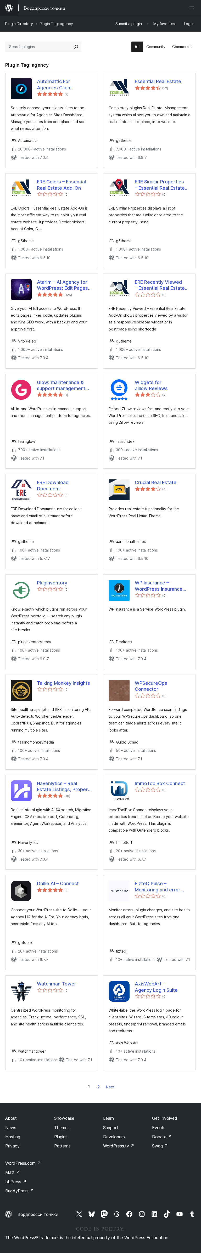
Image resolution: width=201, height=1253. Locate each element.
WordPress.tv (118, 1145)
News (10, 1127)
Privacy (12, 1145)
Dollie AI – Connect (58, 883)
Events (158, 1127)
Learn (108, 1118)
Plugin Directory (19, 23)
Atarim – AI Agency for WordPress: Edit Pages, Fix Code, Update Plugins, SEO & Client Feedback (63, 285)
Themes (62, 1127)
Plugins (61, 1136)
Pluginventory (52, 582)
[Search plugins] (76, 47)
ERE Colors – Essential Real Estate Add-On (61, 184)
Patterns (62, 1145)
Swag (160, 1145)
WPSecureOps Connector (151, 686)
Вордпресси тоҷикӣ (38, 1214)
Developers (114, 1136)
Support (110, 1127)
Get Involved (164, 1118)
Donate (162, 1136)
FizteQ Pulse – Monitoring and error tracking (157, 887)
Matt (12, 1172)
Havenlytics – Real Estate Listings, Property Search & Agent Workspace (64, 787)
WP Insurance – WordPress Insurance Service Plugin (158, 586)
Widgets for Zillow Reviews (151, 385)
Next (110, 1087)
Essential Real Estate (158, 81)
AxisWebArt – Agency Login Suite (156, 987)
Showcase (64, 1118)
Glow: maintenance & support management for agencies (61, 386)
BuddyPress (19, 1190)
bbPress (15, 1181)
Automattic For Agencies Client (54, 84)
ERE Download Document (53, 485)
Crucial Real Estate (155, 482)
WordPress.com (23, 1163)
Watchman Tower (56, 984)
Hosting (12, 1136)
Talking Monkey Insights (63, 683)
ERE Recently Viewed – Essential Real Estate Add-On (160, 285)
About (11, 1118)
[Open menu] (192, 8)
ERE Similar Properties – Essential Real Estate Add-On (160, 185)
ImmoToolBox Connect (160, 783)
